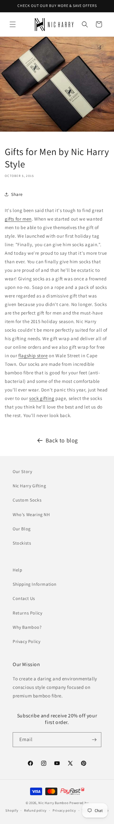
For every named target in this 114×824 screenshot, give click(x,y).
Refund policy (35, 810)
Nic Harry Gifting (29, 486)
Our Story (22, 471)
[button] (13, 24)
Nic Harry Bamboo (53, 803)
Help (17, 570)
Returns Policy (27, 613)
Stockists (22, 543)
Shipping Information (35, 584)
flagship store (33, 356)
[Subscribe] (94, 739)
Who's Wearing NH (31, 514)
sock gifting (41, 398)
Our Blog (22, 529)
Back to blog (62, 440)
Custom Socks (27, 500)
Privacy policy (64, 810)
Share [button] (17, 194)
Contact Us (24, 598)
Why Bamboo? (27, 627)
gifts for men (18, 219)
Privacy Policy (26, 641)
